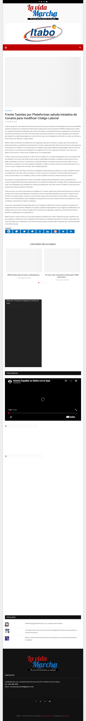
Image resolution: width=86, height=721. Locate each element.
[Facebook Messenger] (16, 231)
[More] (71, 231)
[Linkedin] (47, 231)
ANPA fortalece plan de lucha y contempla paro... (24, 275)
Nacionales (8, 111)
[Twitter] (24, 231)
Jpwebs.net (66, 716)
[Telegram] (32, 231)
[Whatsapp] (40, 231)
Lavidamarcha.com (47, 716)
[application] (23, 333)
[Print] (63, 231)
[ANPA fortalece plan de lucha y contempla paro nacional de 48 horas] (24, 260)
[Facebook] (8, 231)
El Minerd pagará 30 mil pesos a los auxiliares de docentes (43, 623)
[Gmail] (55, 231)
